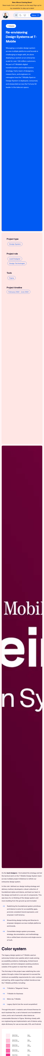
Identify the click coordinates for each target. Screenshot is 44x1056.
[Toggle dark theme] (20, 15)
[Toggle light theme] (16, 15)
